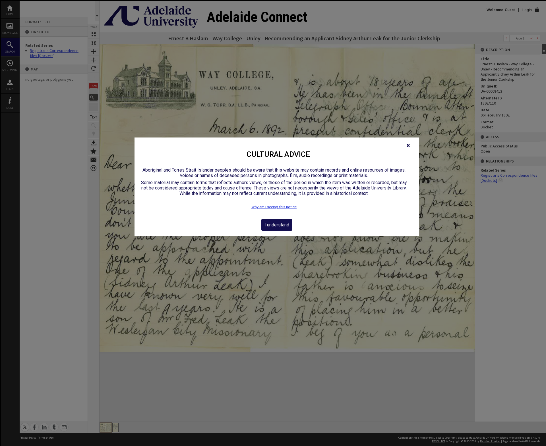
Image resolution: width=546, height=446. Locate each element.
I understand (276, 225)
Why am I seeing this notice (274, 207)
